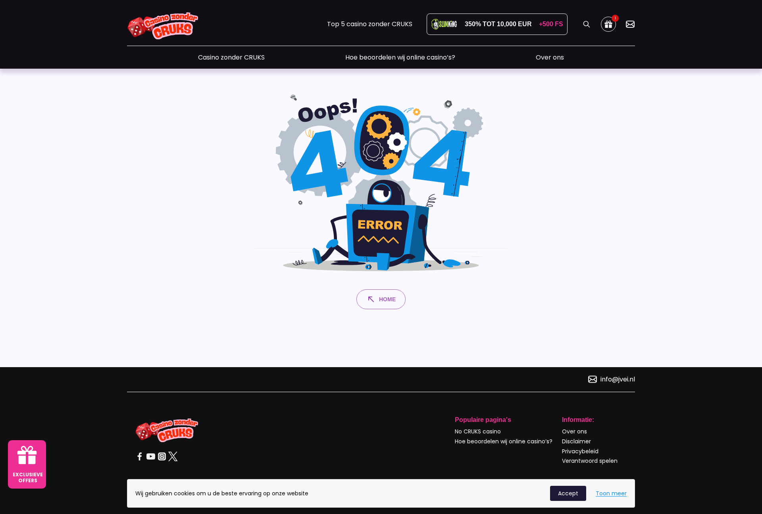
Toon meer (611, 493)
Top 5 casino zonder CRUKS (369, 24)
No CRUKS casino (478, 431)
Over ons (550, 57)
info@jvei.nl (617, 379)
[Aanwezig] (630, 24)
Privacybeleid (580, 451)
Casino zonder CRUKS (231, 57)
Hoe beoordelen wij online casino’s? (400, 57)
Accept (568, 493)
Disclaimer (576, 441)
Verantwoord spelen (590, 461)
